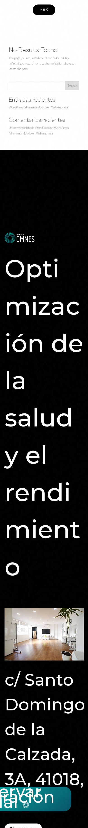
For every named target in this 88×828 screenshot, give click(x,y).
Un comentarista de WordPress (29, 128)
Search (72, 85)
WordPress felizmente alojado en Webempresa (38, 107)
